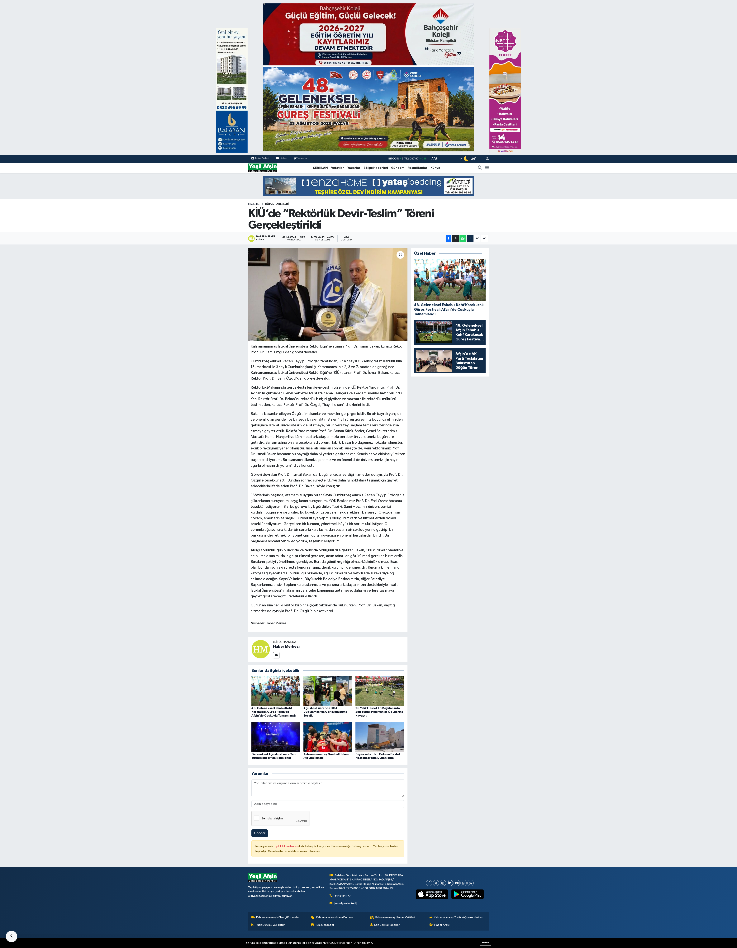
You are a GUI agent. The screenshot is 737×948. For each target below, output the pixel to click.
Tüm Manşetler (324, 924)
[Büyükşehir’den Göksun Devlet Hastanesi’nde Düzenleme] (379, 737)
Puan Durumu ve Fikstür (270, 924)
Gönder (259, 833)
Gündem (397, 167)
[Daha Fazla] (470, 238)
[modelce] (368, 185)
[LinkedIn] (450, 883)
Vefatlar (337, 167)
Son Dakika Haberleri (387, 924)
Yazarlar (302, 158)
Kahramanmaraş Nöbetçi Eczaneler (278, 917)
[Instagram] (443, 883)
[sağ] (505, 90)
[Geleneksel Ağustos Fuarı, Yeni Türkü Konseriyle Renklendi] (275, 737)
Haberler (254, 204)
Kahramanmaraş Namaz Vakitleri (395, 917)
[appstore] (432, 894)
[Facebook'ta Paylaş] (448, 238)
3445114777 (343, 895)
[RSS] (470, 883)
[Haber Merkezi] (260, 649)
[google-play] (468, 894)
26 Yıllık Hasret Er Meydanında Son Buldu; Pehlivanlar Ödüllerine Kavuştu (379, 712)
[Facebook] (429, 883)
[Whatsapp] (463, 883)
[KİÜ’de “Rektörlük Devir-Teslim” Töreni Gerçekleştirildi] (328, 294)
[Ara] (480, 167)
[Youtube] (457, 883)
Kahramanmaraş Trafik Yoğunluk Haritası (458, 917)
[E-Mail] (276, 655)
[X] (436, 883)
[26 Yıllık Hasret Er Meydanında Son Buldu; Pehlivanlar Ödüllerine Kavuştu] (379, 691)
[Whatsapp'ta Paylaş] (462, 238)
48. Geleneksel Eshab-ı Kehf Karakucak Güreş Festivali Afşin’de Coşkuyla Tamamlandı (273, 712)
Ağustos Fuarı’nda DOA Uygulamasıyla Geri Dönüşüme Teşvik (325, 712)
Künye (435, 167)
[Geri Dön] (11, 936)
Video (283, 158)
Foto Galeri (262, 158)
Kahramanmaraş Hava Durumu (334, 917)
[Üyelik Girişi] (486, 159)
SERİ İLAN (320, 167)
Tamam (485, 942)
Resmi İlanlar (417, 167)
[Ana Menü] (487, 167)
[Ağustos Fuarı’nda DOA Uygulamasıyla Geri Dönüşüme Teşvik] (327, 691)
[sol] (232, 90)
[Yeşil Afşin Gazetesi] (262, 168)
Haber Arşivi (441, 924)
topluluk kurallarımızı (286, 846)
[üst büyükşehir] (368, 77)
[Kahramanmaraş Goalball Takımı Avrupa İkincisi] (327, 737)
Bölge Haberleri (376, 167)
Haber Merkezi (286, 646)
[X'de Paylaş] (455, 238)
